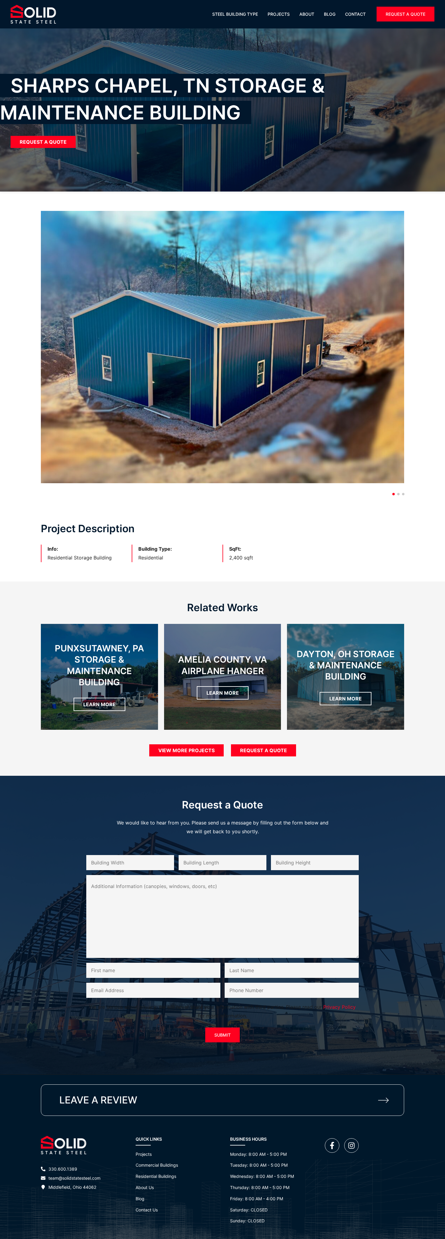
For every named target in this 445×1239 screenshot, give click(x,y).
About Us (145, 1187)
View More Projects (186, 750)
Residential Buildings (156, 1176)
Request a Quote (43, 142)
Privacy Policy (339, 1007)
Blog (140, 1198)
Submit (222, 1034)
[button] (405, 14)
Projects (144, 1154)
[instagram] (352, 1145)
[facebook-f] (334, 1145)
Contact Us (147, 1209)
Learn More (99, 704)
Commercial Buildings (157, 1165)
